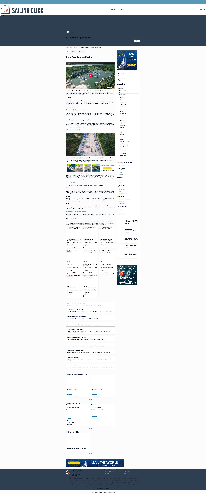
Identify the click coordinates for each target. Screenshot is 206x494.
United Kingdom (108, 486)
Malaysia (125, 480)
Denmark (125, 478)
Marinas (71, 32)
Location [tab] (82, 51)
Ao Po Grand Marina (96, 407)
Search (2, 2)
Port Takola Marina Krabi (72, 407)
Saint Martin (72, 484)
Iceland (108, 480)
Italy (113, 480)
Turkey (77, 486)
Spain (112, 484)
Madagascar (119, 480)
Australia (86, 478)
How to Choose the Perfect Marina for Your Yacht (131, 255)
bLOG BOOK (108, 473)
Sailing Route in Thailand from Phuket (76, 448)
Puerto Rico (123, 482)
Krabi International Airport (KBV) (75, 392)
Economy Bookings (123, 193)
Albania (69, 478)
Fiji (73, 480)
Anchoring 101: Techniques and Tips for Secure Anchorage (131, 231)
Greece (89, 480)
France (77, 480)
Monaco (76, 482)
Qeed (120, 191)
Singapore (86, 484)
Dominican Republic (134, 478)
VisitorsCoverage (122, 213)
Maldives (131, 480)
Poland (111, 482)
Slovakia (100, 484)
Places (122, 9)
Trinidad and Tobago (132, 484)
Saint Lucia (135, 482)
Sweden (117, 484)
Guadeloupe (102, 480)
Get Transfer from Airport (124, 199)
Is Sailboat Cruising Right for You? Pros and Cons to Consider (131, 222)
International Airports (72, 389)
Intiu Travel (121, 203)
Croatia (114, 478)
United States (118, 486)
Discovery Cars (122, 189)
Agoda (120, 182)
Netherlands (91, 482)
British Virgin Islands (101, 478)
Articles (127, 9)
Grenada (95, 480)
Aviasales (121, 174)
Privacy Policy (127, 471)
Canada (109, 478)
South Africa (106, 484)
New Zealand (99, 482)
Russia (129, 482)
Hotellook (121, 180)
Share (137, 40)
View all (90, 399)
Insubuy (121, 212)
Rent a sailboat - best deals (124, 165)
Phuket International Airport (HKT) (100, 392)
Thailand (8, 2)
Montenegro (83, 482)
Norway (105, 482)
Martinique (70, 482)
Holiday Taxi (121, 201)
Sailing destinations (115, 9)
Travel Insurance (122, 210)
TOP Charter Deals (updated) (111, 469)
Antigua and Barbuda (77, 478)
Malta (136, 480)
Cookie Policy (127, 473)
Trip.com (121, 172)
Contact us (126, 469)
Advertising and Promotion (111, 471)
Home (67, 47)
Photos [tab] (74, 51)
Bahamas (92, 478)
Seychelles (79, 484)
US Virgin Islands (126, 486)
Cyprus (119, 478)
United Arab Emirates (98, 486)
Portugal (117, 482)
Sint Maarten (93, 484)
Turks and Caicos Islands (86, 486)
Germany (83, 480)
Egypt (69, 480)
